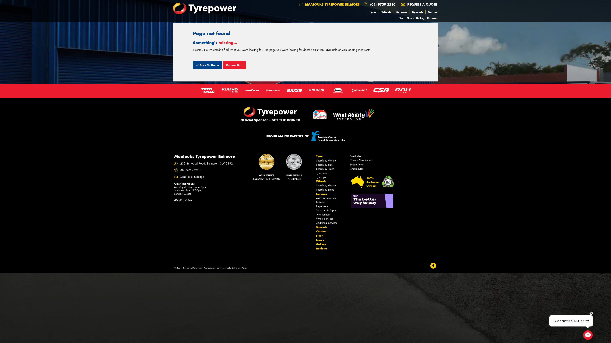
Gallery (420, 18)
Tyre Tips (321, 177)
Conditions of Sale (212, 267)
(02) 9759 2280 (382, 4)
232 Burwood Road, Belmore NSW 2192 (206, 163)
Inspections (322, 206)
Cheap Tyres (356, 168)
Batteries (320, 202)
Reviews (432, 18)
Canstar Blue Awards (361, 160)
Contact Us (233, 65)
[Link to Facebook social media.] (433, 266)
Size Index (355, 156)
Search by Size (324, 164)
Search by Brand (325, 169)
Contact (433, 12)
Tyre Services (323, 214)
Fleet (401, 18)
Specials (417, 12)
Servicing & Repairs (326, 210)
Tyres (372, 12)
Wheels (386, 12)
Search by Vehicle (326, 160)
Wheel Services (324, 218)
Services (401, 12)
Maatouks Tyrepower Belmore (331, 4)
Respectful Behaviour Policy (234, 267)
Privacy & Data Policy (193, 267)
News (410, 18)
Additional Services (326, 223)
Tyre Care (321, 173)
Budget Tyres (357, 164)
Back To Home (209, 65)
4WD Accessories (326, 198)
